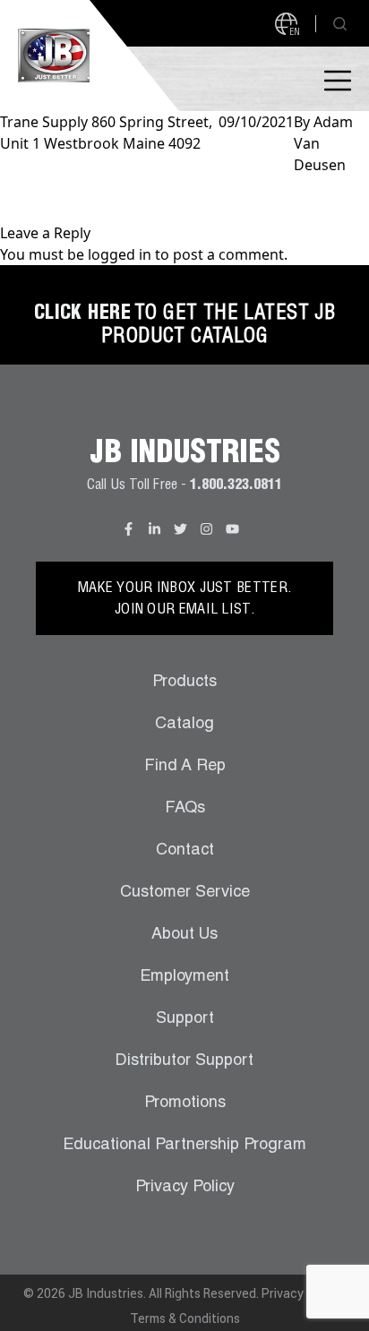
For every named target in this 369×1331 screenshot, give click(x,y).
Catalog (184, 725)
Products (184, 682)
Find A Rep (185, 767)
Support (185, 1019)
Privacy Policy (185, 1188)
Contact (185, 851)
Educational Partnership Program (184, 1146)
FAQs (185, 809)
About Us (184, 935)
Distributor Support (184, 1061)
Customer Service (185, 893)
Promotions (185, 1103)
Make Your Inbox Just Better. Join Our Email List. (184, 600)
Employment (184, 977)
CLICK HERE (82, 314)
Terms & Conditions (185, 1318)
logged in (119, 254)
